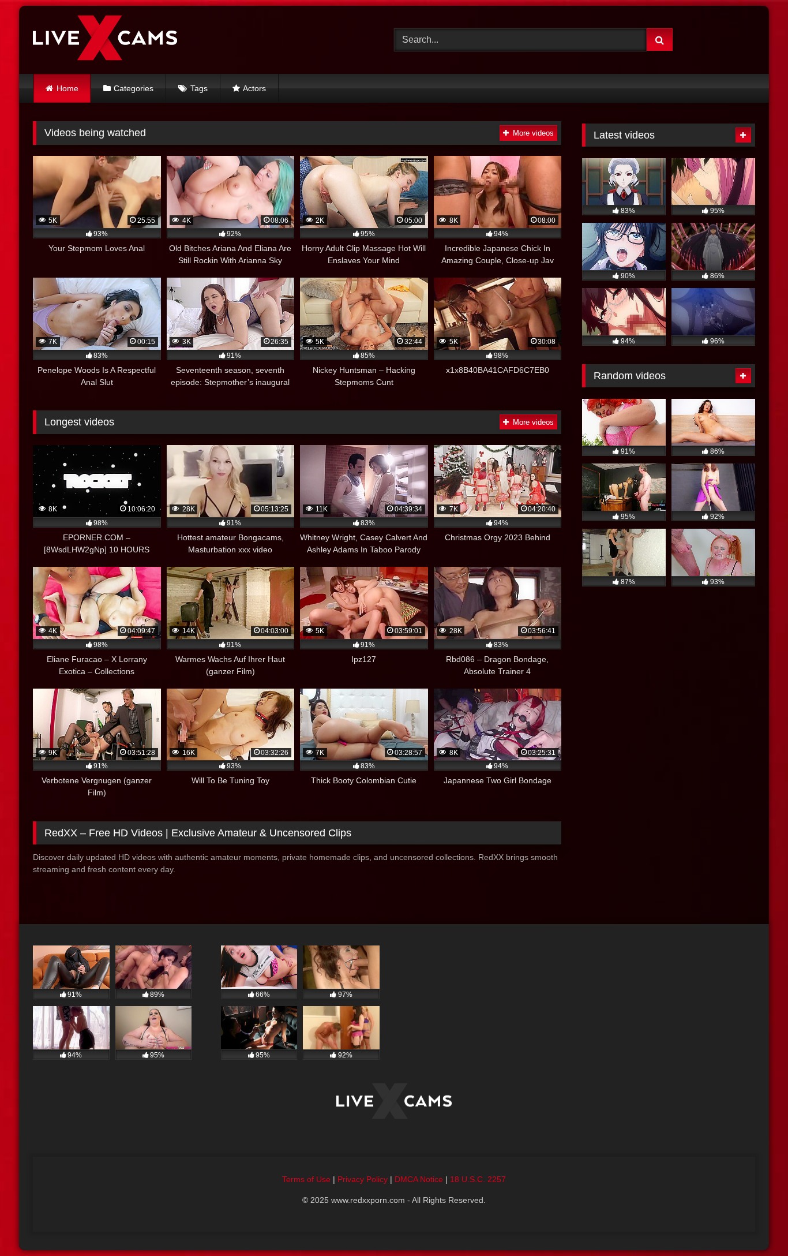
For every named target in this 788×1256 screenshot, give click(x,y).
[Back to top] (752, 1221)
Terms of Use (306, 1179)
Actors (254, 88)
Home (67, 88)
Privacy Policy (362, 1179)
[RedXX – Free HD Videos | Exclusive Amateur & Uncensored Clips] (105, 40)
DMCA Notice (419, 1179)
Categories (133, 88)
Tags (199, 88)
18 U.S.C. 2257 (478, 1179)
